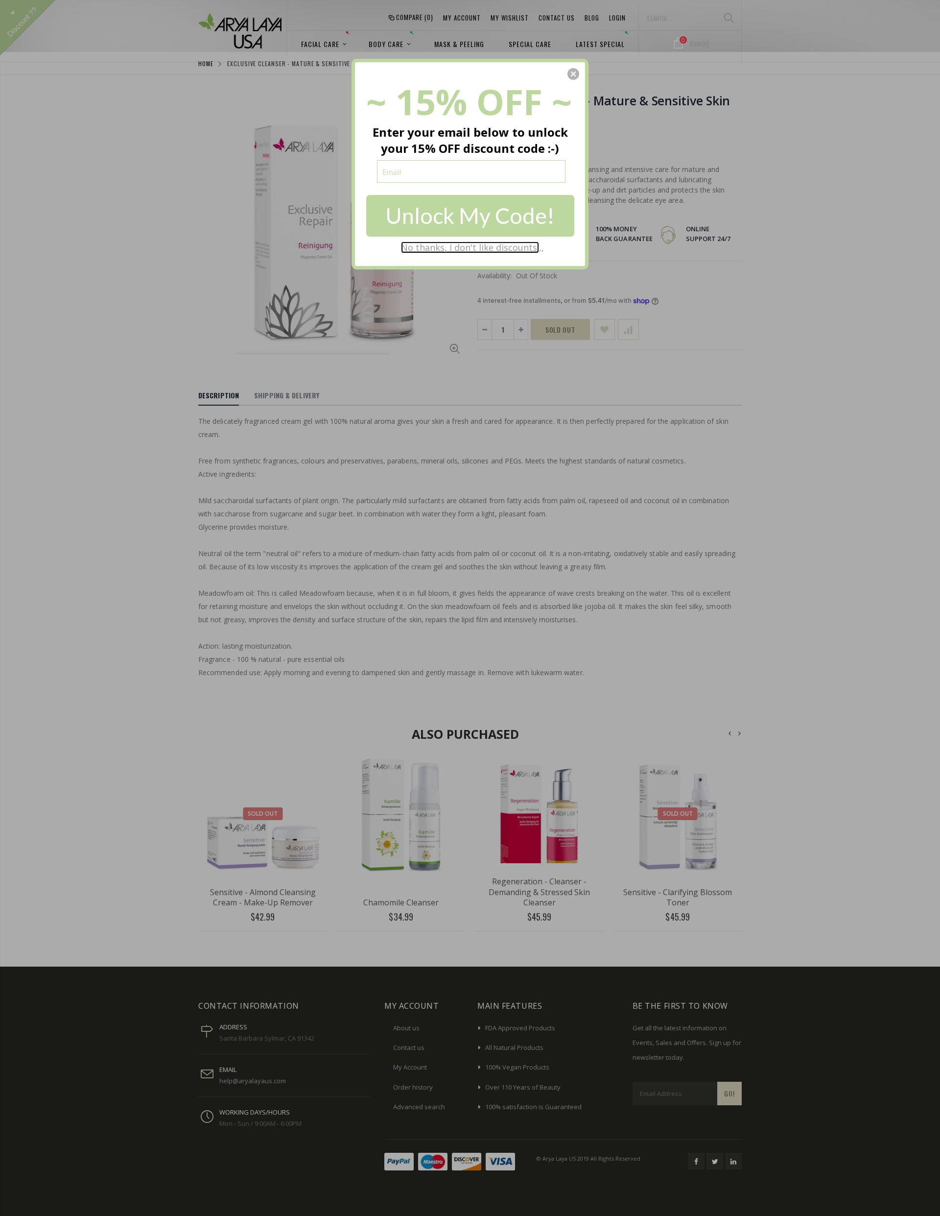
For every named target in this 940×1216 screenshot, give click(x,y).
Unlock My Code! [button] (470, 215)
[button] (573, 74)
